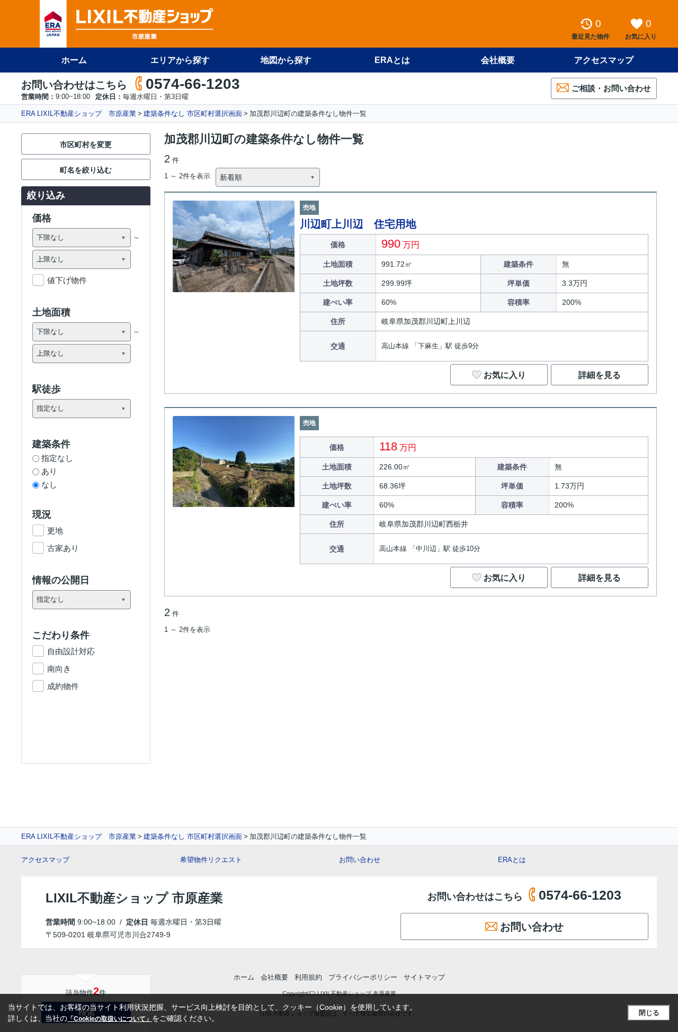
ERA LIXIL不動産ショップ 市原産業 (78, 113)
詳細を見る (599, 374)
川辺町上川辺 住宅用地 (358, 224)
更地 (55, 530)
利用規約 (308, 977)
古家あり (63, 548)
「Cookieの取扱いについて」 (109, 1018)
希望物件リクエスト (211, 860)
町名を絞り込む (86, 170)
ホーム (74, 60)
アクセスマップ (45, 860)
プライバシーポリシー (362, 977)
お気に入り (505, 374)
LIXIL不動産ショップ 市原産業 (134, 898)
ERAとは (392, 60)
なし (49, 484)
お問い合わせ (359, 860)
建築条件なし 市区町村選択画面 (193, 113)
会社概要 (498, 60)
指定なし (57, 458)
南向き (59, 668)
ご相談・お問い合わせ (611, 88)
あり (49, 471)
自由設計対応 (71, 651)
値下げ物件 (67, 280)
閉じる (649, 1013)
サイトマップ (424, 977)
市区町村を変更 (86, 144)
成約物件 (63, 686)
